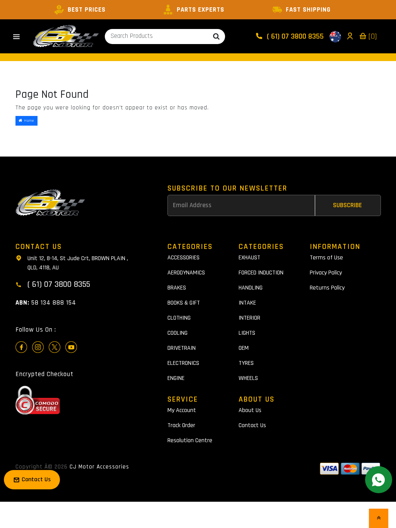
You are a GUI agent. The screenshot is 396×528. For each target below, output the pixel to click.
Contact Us (252, 425)
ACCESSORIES (183, 258)
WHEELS (248, 378)
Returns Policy (327, 288)
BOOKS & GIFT (183, 303)
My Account (181, 410)
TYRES (246, 363)
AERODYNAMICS (186, 273)
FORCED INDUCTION (261, 273)
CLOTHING (179, 318)
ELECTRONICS (183, 363)
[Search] (216, 36)
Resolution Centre (189, 440)
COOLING (177, 333)
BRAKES (176, 288)
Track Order (181, 425)
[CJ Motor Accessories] (66, 36)
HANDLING (251, 288)
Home (28, 120)
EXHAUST (249, 258)
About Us (250, 410)
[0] (372, 36)
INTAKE (247, 303)
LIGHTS (247, 333)
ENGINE (175, 378)
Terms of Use (326, 258)
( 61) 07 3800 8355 (294, 36)
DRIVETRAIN (181, 348)
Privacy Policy (326, 273)
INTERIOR (249, 318)
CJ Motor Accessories (99, 466)
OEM (244, 348)
